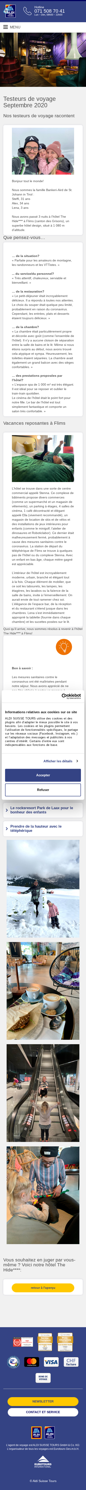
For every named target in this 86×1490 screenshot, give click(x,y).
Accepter (43, 775)
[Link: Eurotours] (43, 1461)
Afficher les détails (58, 761)
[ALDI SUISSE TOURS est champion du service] (45, 1342)
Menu (15, 27)
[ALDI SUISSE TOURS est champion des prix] (65, 1342)
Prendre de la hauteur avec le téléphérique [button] (36, 828)
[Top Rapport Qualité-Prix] (23, 1342)
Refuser (43, 790)
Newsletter (43, 1401)
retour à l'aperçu (43, 1287)
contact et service (43, 1412)
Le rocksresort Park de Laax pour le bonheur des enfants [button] (41, 810)
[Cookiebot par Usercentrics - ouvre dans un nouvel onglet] (62, 696)
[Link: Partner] (37, 1432)
